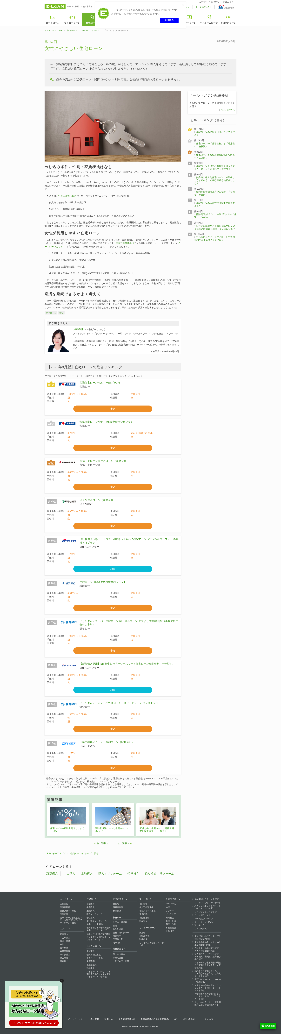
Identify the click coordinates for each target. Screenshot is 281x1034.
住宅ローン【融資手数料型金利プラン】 (103, 582)
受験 (115, 926)
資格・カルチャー (121, 932)
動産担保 (90, 968)
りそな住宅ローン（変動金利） (98, 500)
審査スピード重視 (68, 911)
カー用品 (64, 948)
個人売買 (64, 958)
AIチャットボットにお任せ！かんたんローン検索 (207, 907)
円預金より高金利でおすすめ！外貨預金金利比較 (206, 949)
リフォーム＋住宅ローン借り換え (151, 944)
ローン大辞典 (200, 928)
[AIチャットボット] (35, 1005)
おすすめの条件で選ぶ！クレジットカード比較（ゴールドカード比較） (207, 988)
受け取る (169, 20)
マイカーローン (72, 22)
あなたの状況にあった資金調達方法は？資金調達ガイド (207, 1003)
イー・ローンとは (76, 1019)
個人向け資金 (119, 954)
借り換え (133, 873)
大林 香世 (78, 329)
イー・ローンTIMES (203, 922)
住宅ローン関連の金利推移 (99, 934)
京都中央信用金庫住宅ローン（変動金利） (104, 461)
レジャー (170, 911)
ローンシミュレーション (205, 912)
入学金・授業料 (120, 922)
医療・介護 (171, 921)
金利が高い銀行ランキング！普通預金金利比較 (207, 937)
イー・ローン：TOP (53, 30)
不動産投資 (171, 928)
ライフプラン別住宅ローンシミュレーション (99, 938)
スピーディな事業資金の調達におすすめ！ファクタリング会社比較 (207, 965)
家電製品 (170, 917)
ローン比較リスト (203, 7)
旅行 (168, 907)
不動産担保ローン (121, 949)
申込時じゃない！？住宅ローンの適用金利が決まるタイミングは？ (214, 238)
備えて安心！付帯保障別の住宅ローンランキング (99, 929)
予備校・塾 (118, 939)
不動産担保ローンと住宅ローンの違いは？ (112, 830)
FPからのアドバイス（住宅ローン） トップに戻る (72, 853)
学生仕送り (118, 929)
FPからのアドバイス (91, 30)
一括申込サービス (121, 961)
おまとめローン (94, 946)
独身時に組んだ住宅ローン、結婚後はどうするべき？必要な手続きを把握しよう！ (214, 180)
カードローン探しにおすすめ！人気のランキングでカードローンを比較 (72, 920)
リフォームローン (209, 22)
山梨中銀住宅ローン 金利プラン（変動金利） (107, 742)
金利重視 (64, 904)
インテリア (171, 914)
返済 (61, 313)
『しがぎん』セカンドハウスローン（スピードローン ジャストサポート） (123, 703)
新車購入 (64, 934)
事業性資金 (118, 957)
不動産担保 (92, 964)
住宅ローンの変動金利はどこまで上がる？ (67, 830)
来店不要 (64, 914)
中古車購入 (65, 937)
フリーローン (189, 22)
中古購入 (69, 873)
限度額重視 (65, 907)
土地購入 (87, 873)
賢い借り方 (199, 925)
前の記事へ (102, 843)
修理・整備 (65, 941)
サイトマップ (207, 1019)
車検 (62, 944)
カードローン (53, 22)
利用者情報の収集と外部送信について (159, 1019)
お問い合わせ (188, 1019)
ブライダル (171, 904)
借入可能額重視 (93, 954)
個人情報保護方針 (126, 1019)
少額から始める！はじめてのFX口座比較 (207, 980)
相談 (112, 568)
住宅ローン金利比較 (96, 924)
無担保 (116, 904)
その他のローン (228, 22)
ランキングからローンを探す (207, 902)
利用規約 (108, 1019)
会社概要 (94, 1019)
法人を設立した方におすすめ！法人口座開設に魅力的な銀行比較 (207, 956)
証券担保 (170, 931)
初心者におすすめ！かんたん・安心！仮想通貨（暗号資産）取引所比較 (207, 973)
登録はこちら (228, 110)
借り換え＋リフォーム (159, 873)
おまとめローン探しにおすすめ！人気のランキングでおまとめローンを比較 (99, 974)
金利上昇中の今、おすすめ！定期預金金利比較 (207, 943)
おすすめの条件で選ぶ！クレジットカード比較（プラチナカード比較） (207, 996)
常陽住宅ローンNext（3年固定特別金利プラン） (108, 422)
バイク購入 (65, 954)
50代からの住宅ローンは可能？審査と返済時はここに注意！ (157, 830)
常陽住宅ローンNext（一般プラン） (100, 382)
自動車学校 (65, 951)
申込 (112, 408)
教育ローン (118, 917)
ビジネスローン (120, 899)
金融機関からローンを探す (206, 899)
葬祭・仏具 (171, 924)
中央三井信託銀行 (67, 195)
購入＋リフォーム (110, 873)
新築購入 (52, 873)
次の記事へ (123, 843)
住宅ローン (91, 22)
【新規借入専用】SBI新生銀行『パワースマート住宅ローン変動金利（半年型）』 (127, 663)
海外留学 (117, 936)
